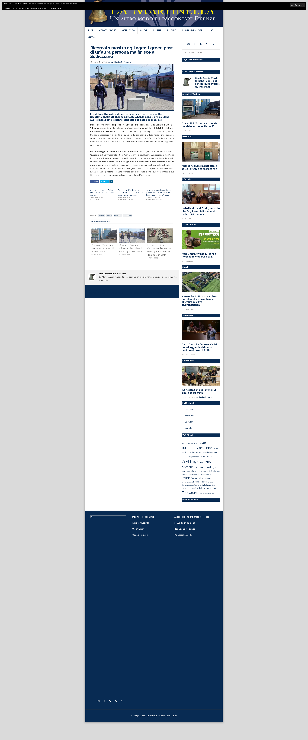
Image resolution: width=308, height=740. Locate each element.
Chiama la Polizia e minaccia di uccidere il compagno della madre (131, 248)
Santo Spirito (206, 485)
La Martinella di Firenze (154, 13)
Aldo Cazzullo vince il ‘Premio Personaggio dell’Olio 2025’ (199, 255)
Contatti (188, 428)
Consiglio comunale (211, 452)
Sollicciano (128, 215)
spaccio (208, 488)
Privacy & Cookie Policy (167, 716)
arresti (193, 443)
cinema (194, 452)
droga (212, 467)
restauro (211, 482)
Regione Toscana (201, 482)
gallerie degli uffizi (209, 471)
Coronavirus (206, 456)
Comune (200, 452)
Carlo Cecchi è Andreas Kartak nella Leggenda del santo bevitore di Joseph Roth (200, 347)
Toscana (188, 493)
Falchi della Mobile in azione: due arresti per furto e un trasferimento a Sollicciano (130, 192)
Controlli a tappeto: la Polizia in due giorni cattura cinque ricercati (102, 192)
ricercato (117, 215)
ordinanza (196, 474)
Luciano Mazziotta (140, 523)
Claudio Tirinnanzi (140, 535)
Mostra (184, 474)
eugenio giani (187, 471)
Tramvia (198, 493)
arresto (101, 215)
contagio (196, 457)
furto (200, 471)
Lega (218, 471)
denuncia (204, 467)
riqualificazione (195, 485)
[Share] (111, 181)
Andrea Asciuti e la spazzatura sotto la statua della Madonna (199, 167)
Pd (212, 474)
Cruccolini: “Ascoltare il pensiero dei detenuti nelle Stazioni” (102, 248)
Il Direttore (189, 416)
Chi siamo (189, 409)
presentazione (187, 482)
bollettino (189, 448)
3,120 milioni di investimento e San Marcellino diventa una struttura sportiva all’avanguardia (199, 300)
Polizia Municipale (201, 478)
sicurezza (191, 488)
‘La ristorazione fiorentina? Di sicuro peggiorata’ (199, 391)
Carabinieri (205, 448)
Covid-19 (189, 462)
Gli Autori (189, 422)
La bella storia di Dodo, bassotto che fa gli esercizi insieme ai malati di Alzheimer (201, 211)
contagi (187, 456)
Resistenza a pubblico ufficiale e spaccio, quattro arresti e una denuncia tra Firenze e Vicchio (158, 192)
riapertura (185, 485)
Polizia (109, 215)
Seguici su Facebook (192, 59)
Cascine (215, 448)
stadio (215, 488)
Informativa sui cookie (54, 8)
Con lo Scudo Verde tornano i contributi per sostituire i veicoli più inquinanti (207, 82)
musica (190, 474)
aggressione (186, 443)
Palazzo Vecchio (205, 474)
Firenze (195, 471)
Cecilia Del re (186, 452)
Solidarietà (200, 488)
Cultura (200, 462)
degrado (197, 467)
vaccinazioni (209, 493)
